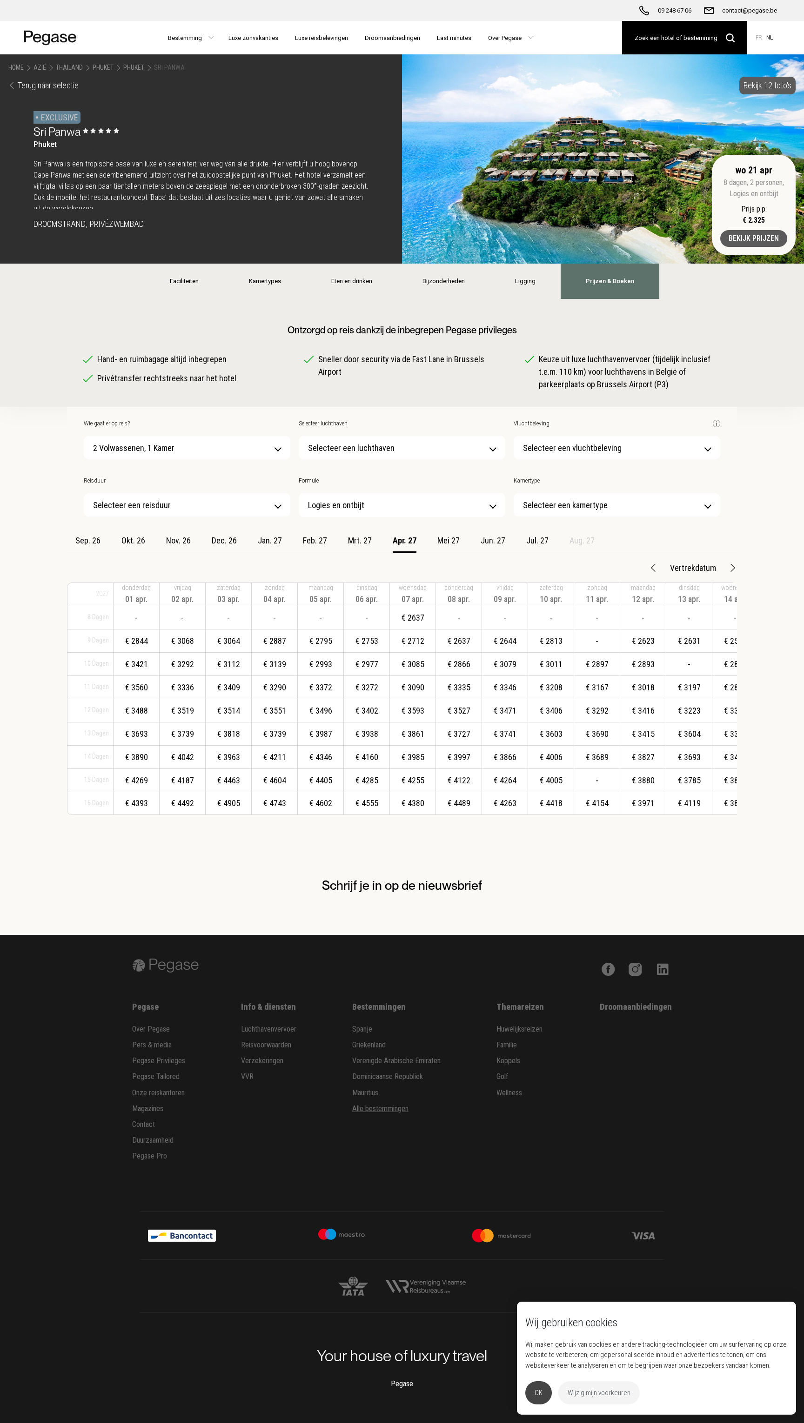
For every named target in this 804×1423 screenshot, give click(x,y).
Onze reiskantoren (158, 1092)
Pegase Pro (149, 1156)
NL (769, 37)
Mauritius (365, 1092)
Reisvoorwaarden (266, 1044)
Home (16, 67)
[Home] (54, 37)
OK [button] (539, 1393)
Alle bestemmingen (380, 1108)
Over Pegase (151, 1029)
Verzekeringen (262, 1060)
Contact (143, 1124)
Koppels (508, 1060)
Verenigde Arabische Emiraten (396, 1060)
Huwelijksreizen (519, 1029)
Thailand (69, 67)
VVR (247, 1076)
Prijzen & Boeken (610, 281)
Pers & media (152, 1044)
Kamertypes (265, 281)
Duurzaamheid (153, 1140)
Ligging (525, 281)
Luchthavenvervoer (268, 1029)
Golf (502, 1076)
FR (759, 37)
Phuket (103, 67)
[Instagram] (635, 968)
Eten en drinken (351, 281)
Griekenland (369, 1044)
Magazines (147, 1108)
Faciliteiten (184, 281)
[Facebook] (608, 968)
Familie (506, 1044)
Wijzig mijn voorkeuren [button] (599, 1393)
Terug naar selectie (48, 85)
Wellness (509, 1092)
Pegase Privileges (158, 1060)
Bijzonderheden (443, 281)
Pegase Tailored (156, 1076)
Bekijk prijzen (754, 238)
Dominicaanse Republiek (387, 1076)
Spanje (362, 1029)
